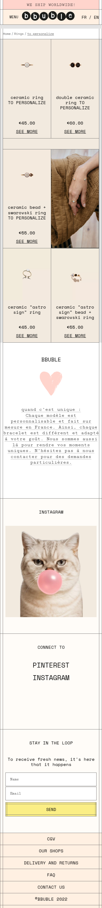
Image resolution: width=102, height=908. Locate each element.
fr (84, 17)
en (96, 17)
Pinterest (51, 665)
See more (27, 131)
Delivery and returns (51, 862)
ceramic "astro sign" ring (27, 309)
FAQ (51, 874)
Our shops (51, 850)
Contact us (51, 887)
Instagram (51, 678)
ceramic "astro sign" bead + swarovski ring (75, 312)
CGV (51, 838)
